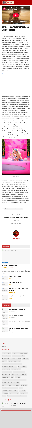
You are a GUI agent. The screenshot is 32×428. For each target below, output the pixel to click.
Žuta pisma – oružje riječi (15, 282)
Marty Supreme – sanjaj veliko (17, 296)
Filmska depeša (22, 366)
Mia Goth (17, 377)
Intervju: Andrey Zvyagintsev (16, 315)
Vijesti (3, 395)
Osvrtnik (4, 382)
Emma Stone (17, 361)
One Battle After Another (20, 379)
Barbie (6, 208)
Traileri (21, 208)
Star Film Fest (5, 387)
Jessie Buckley (6, 369)
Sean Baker (24, 385)
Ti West (15, 390)
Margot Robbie (13, 208)
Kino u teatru (15, 374)
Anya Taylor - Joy (6, 355)
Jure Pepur (5, 33)
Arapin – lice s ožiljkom (15, 276)
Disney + (4, 361)
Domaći (10, 361)
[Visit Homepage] (8, 2)
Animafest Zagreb (23, 353)
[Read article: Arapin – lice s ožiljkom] (5, 278)
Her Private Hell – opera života (9, 265)
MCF (12, 377)
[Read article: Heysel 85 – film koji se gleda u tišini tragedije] (5, 290)
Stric (20, 387)
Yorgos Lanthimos (11, 395)
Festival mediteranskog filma (9, 366)
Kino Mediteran (6, 374)
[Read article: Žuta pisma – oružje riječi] (5, 284)
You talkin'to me (22, 395)
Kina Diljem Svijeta (6, 371)
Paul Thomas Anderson (14, 382)
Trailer (11, 393)
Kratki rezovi (23, 374)
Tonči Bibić (5, 393)
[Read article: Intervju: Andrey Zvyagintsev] (5, 316)
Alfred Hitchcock (6, 353)
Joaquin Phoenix (16, 369)
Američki (5, 262)
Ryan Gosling (16, 385)
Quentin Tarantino (6, 385)
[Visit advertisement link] (16, 418)
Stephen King (14, 387)
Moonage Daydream (7, 379)
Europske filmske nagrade (8, 363)
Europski (19, 363)
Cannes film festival (16, 358)
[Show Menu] (29, 2)
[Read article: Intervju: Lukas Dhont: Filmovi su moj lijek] (5, 329)
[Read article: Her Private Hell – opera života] (16, 256)
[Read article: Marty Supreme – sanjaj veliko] (5, 297)
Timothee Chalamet (7, 390)
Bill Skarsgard (5, 358)
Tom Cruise (22, 390)
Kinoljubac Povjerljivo (18, 371)
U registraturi (23, 393)
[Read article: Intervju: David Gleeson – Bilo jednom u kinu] (5, 322)
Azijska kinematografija (18, 355)
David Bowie (26, 358)
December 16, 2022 (15, 33)
